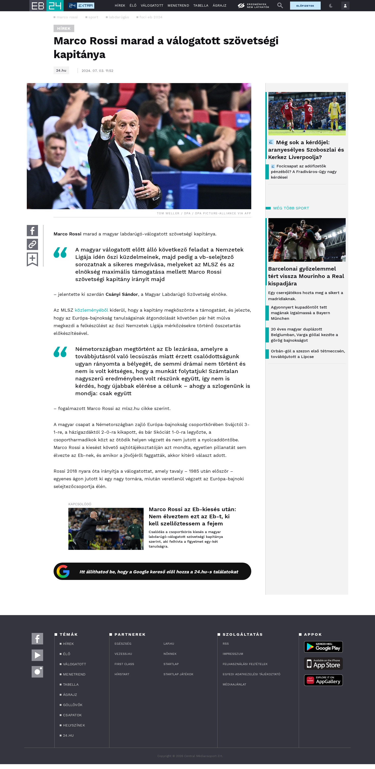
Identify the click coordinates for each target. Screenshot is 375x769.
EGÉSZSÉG (123, 643)
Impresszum (233, 654)
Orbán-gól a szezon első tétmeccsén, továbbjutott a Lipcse (308, 354)
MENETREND (178, 5)
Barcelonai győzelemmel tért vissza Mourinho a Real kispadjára (306, 276)
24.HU (68, 735)
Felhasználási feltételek (245, 664)
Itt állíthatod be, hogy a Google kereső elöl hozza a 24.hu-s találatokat (158, 571)
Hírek (64, 28)
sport (93, 17)
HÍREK (120, 5)
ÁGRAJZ (219, 5)
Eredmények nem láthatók (258, 5)
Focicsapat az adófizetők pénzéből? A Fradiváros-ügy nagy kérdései (303, 172)
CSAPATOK (72, 715)
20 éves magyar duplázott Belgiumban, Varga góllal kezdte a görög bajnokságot (304, 335)
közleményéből (91, 310)
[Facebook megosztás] (32, 230)
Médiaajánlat (234, 684)
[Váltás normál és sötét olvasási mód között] (331, 6)
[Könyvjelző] (32, 260)
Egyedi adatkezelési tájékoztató (251, 674)
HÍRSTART (122, 674)
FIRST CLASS (124, 664)
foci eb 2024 (151, 17)
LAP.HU (169, 643)
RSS (226, 643)
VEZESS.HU (123, 654)
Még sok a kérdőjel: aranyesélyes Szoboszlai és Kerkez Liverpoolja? (306, 149)
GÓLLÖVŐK (72, 705)
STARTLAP (171, 664)
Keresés (280, 5)
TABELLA (200, 5)
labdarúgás (119, 17)
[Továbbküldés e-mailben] (32, 244)
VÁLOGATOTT (152, 5)
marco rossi (67, 17)
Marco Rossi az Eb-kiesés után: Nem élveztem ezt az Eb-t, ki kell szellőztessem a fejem (192, 516)
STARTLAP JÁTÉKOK (178, 674)
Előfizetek (305, 5)
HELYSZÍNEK (74, 725)
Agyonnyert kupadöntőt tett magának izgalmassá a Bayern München (300, 313)
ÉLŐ (133, 5)
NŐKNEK (170, 654)
